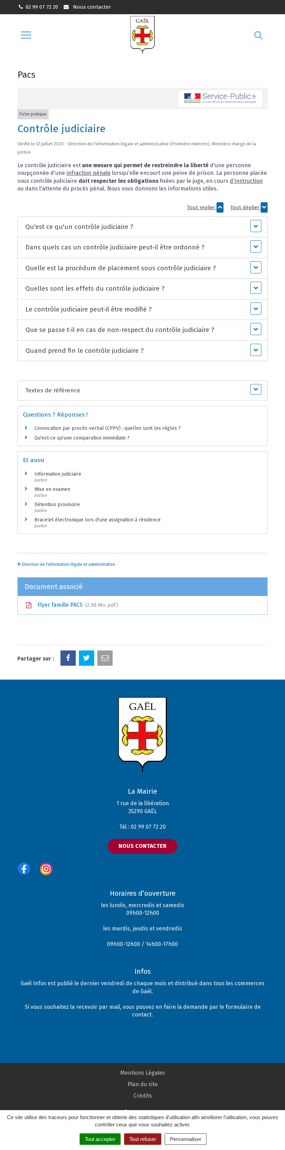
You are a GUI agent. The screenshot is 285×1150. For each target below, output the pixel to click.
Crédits (142, 1095)
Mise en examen (52, 489)
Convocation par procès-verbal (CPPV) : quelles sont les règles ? (107, 428)
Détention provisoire (57, 505)
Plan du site (143, 1084)
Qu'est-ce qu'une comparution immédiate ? (82, 438)
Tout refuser (142, 1139)
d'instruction (246, 181)
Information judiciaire (57, 474)
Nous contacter (91, 7)
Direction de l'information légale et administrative (68, 564)
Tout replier (202, 207)
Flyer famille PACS (76, 605)
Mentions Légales (142, 1073)
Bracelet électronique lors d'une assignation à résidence (97, 520)
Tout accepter (100, 1139)
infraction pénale (88, 173)
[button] (142, 227)
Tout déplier (245, 207)
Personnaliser (185, 1139)
